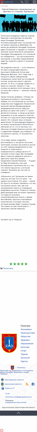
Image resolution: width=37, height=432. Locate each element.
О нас (7, 393)
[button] (18, 413)
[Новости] (12, 368)
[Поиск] (22, 2)
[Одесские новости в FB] (33, 384)
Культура (25, 347)
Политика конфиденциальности (18, 397)
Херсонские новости (13, 384)
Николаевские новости (14, 380)
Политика (25, 326)
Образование (27, 344)
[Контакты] (27, 2)
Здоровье (25, 340)
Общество (25, 337)
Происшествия (28, 333)
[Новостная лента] (27, 384)
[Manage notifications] (1, 430)
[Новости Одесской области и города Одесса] (6, 2)
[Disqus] (18, 297)
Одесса (24, 361)
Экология (25, 358)
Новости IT (9, 388)
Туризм (24, 354)
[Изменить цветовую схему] (30, 2)
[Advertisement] (18, 242)
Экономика (26, 329)
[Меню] (34, 2)
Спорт (23, 351)
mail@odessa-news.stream (16, 402)
